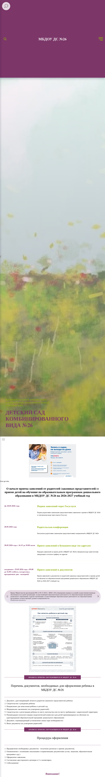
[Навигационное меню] (101, 39)
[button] (5, 38)
